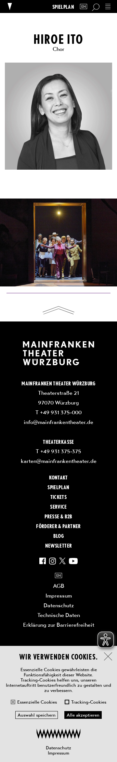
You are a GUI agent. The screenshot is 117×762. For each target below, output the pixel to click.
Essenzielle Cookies (37, 702)
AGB (58, 585)
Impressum (58, 753)
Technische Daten (58, 615)
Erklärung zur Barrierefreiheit (58, 624)
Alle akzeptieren (83, 715)
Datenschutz (58, 748)
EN (83, 6)
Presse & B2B (58, 516)
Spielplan (63, 6)
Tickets (58, 496)
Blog (58, 535)
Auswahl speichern (37, 715)
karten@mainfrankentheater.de (59, 461)
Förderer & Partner (58, 525)
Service (58, 506)
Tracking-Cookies (88, 702)
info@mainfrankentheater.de (58, 422)
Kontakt (58, 477)
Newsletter (58, 545)
